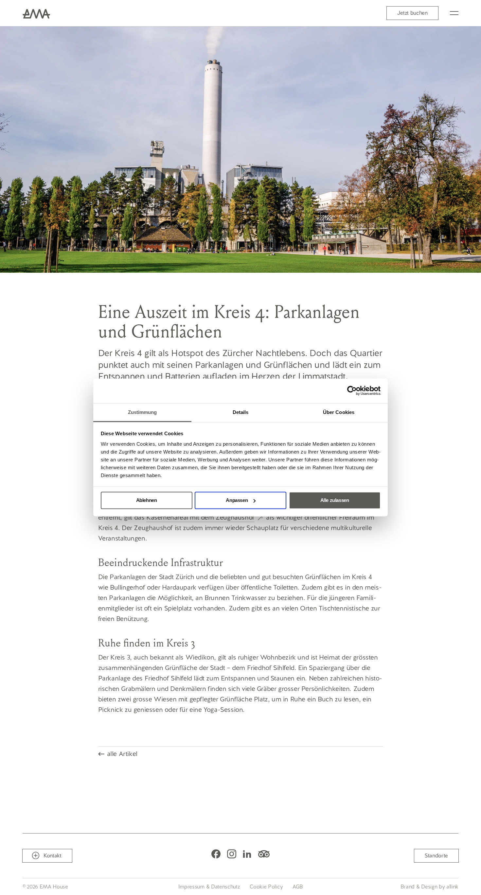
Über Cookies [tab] (338, 412)
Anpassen (237, 500)
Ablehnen (146, 500)
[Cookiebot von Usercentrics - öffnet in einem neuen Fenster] (352, 391)
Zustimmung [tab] (142, 412)
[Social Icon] (216, 853)
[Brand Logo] (36, 13)
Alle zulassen (334, 500)
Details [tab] (241, 412)
